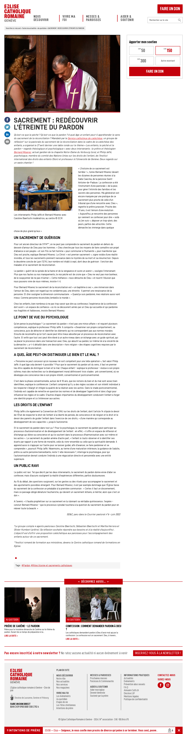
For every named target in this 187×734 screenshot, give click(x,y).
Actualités (128, 678)
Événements (129, 681)
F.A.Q (126, 687)
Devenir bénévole (97, 692)
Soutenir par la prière (99, 695)
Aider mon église (97, 689)
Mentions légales (131, 696)
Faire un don (170, 9)
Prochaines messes (98, 678)
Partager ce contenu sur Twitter (7, 127)
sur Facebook (160, 685)
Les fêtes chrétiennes (66, 705)
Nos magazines (63, 687)
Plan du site (62, 670)
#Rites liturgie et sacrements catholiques (51, 565)
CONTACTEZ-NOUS (166, 675)
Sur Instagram (168, 685)
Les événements (63, 696)
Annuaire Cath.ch (131, 690)
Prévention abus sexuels (134, 684)
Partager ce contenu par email (7, 142)
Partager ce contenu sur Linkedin (7, 134)
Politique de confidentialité (136, 699)
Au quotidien (61, 699)
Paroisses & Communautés (102, 681)
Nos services (62, 684)
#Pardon (26, 565)
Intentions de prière (64, 708)
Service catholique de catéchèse (85, 138)
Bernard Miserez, (23, 152)
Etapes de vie (62, 702)
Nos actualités (62, 681)
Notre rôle (60, 678)
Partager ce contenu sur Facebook (7, 120)
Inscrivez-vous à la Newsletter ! (158, 653)
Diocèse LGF (129, 693)
